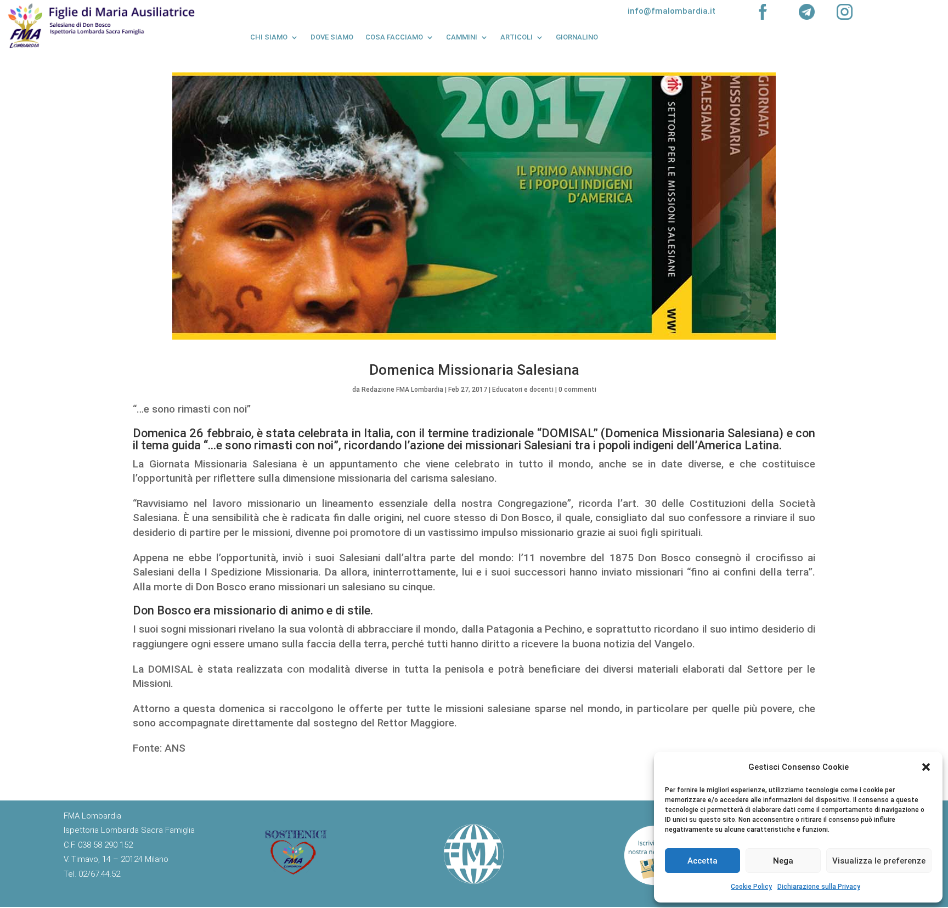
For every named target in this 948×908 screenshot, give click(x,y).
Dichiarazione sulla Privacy (818, 886)
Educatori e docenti (523, 389)
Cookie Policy (751, 886)
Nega (783, 861)
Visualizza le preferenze (879, 861)
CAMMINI (461, 37)
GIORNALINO (577, 37)
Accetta (702, 861)
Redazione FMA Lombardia (402, 389)
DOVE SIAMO (332, 37)
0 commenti (577, 389)
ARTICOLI (516, 37)
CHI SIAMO (268, 37)
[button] (926, 767)
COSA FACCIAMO (394, 37)
